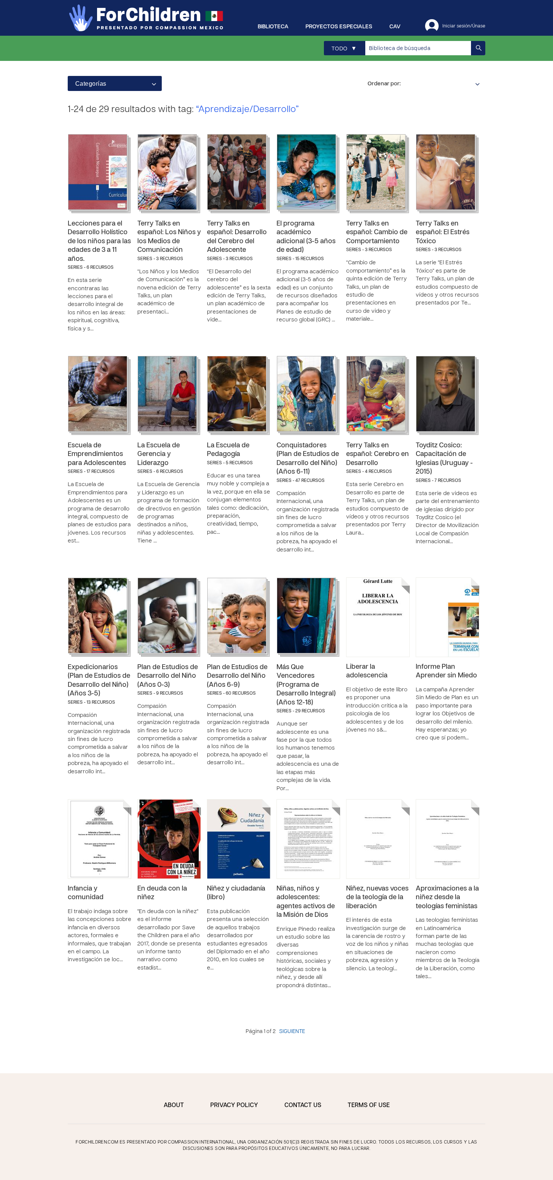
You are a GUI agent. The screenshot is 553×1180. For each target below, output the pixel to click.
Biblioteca (273, 26)
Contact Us (302, 1106)
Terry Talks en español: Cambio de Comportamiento (376, 233)
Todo (343, 48)
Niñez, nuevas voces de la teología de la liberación (377, 898)
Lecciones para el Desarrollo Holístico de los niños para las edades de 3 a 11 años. (99, 241)
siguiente (292, 1031)
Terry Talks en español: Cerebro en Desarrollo (377, 454)
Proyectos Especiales (338, 26)
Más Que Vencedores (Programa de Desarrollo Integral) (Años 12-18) (306, 685)
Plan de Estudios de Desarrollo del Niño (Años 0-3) (167, 676)
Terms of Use (369, 1106)
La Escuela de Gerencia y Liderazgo (158, 454)
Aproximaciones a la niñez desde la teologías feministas (447, 898)
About (174, 1106)
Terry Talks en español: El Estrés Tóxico (442, 233)
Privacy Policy (234, 1106)
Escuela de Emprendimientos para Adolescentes (97, 454)
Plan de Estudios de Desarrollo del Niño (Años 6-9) (237, 676)
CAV (395, 26)
